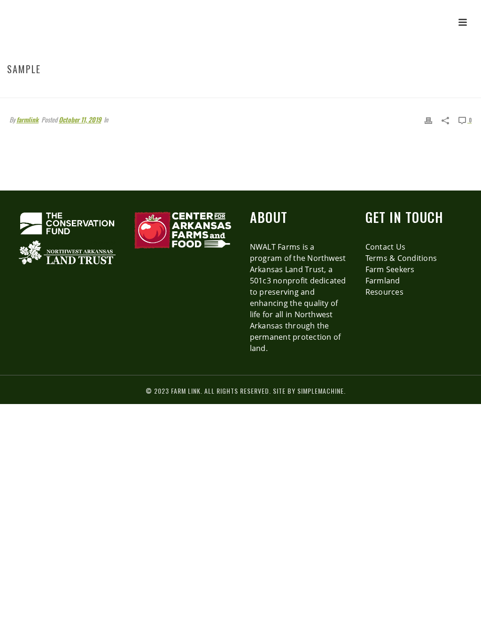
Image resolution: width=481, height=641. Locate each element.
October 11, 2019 (80, 119)
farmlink (27, 119)
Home (362, 88)
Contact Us (385, 247)
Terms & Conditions (401, 258)
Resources (384, 292)
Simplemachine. (321, 391)
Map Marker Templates (407, 88)
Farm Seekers (390, 269)
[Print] (428, 119)
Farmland (382, 280)
